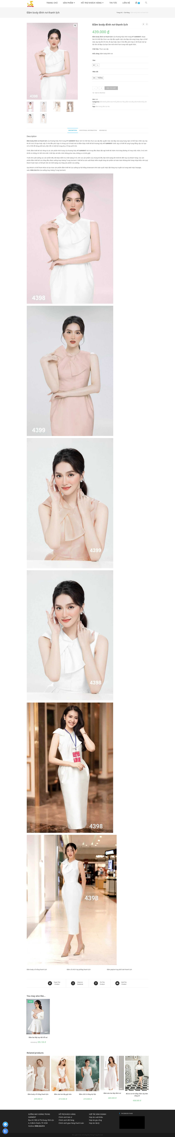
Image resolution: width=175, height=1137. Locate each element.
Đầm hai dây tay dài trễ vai (38, 1037)
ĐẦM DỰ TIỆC (121, 102)
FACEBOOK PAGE (127, 1113)
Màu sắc (95, 72)
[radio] (93, 65)
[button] (98, 92)
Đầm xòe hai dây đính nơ (112, 1093)
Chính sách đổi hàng (66, 1120)
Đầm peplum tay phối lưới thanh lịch (119, 969)
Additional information (88, 130)
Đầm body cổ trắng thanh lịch (37, 969)
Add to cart (111, 88)
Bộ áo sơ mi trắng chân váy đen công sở (137, 1095)
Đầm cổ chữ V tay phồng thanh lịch (79, 969)
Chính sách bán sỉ (65, 1117)
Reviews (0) (103, 130)
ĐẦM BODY (103, 102)
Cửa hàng (127, 12)
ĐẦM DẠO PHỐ (111, 102)
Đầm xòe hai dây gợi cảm (62, 1094)
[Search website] (146, 3)
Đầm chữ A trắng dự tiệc (87, 1094)
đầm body (99, 106)
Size (94, 60)
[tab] (72, 130)
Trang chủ (120, 12)
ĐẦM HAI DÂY (129, 102)
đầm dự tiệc (106, 106)
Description (72, 130)
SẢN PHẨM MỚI (139, 102)
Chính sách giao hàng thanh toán (71, 1123)
